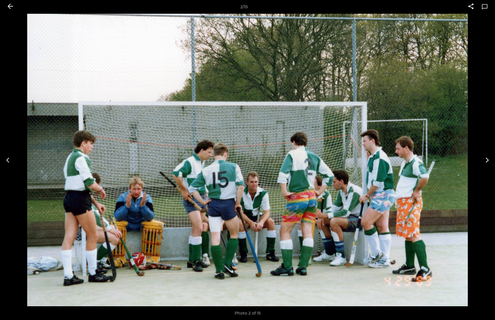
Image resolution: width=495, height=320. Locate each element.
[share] (470, 7)
